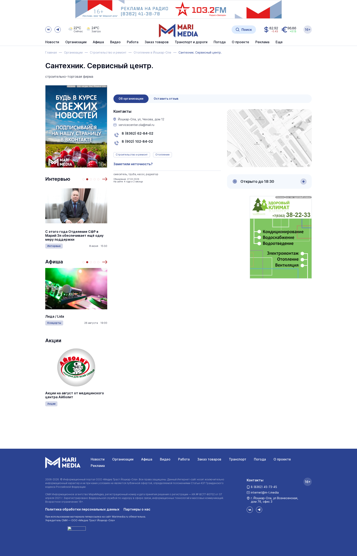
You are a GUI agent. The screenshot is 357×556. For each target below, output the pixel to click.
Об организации (131, 98)
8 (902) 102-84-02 (137, 141)
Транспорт (237, 459)
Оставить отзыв (166, 98)
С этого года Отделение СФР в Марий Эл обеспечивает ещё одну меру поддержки (74, 236)
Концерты (54, 322)
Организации (122, 459)
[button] (104, 179)
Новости (52, 42)
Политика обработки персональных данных (82, 509)
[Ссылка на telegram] (58, 29)
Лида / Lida (54, 316)
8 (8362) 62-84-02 (137, 133)
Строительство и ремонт (132, 154)
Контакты (255, 480)
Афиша (54, 262)
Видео (115, 42)
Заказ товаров (209, 459)
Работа (132, 42)
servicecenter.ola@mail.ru (136, 125)
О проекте (282, 459)
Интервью (57, 179)
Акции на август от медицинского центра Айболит (74, 395)
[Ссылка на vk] (48, 29)
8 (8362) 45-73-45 (264, 487)
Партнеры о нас (137, 509)
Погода (260, 459)
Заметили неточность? (133, 164)
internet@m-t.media (265, 492)
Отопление (162, 154)
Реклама (98, 466)
